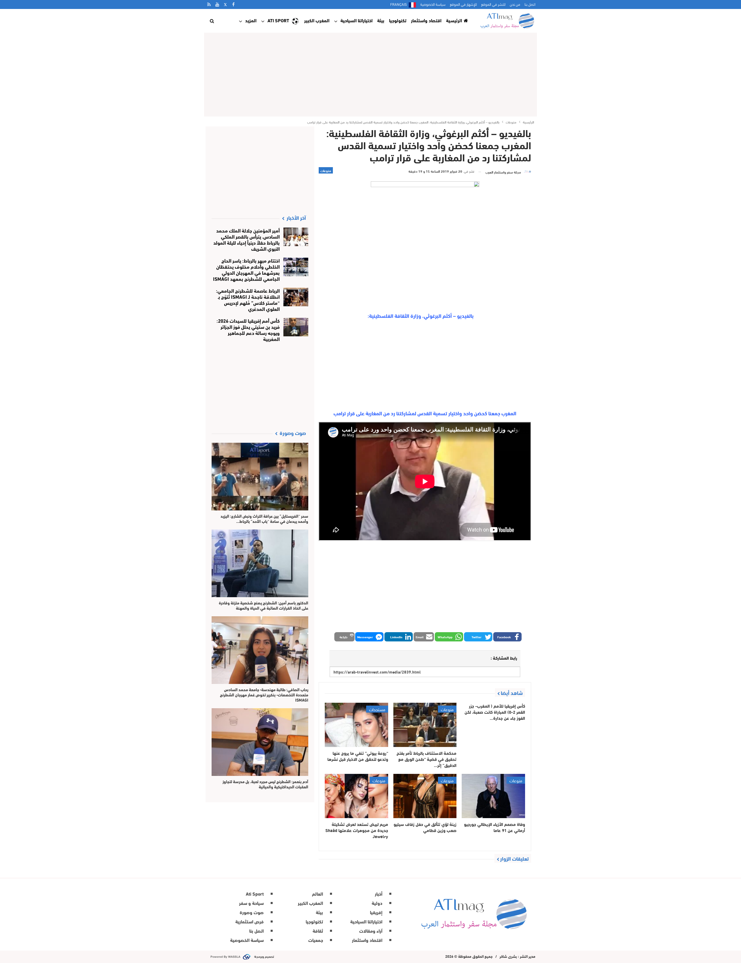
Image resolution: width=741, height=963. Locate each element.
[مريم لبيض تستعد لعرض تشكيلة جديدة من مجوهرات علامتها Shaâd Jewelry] (356, 796)
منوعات (325, 170)
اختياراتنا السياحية (356, 20)
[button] (507, 636)
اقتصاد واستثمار (426, 20)
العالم (317, 893)
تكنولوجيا (397, 20)
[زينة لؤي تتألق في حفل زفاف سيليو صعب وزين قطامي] (425, 796)
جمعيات (315, 940)
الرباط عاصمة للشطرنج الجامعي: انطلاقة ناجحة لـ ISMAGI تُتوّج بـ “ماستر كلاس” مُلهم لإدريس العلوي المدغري (248, 299)
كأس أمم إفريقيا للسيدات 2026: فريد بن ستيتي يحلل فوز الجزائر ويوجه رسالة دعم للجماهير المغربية (248, 329)
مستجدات (377, 709)
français (398, 4)
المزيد (250, 20)
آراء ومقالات (370, 930)
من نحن (515, 4)
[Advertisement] (370, 74)
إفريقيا (376, 912)
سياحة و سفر (251, 903)
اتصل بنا (529, 4)
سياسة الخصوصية (432, 4)
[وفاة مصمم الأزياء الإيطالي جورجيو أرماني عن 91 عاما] (493, 796)
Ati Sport (278, 20)
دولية (377, 903)
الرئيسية (454, 20)
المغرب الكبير (316, 20)
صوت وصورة (252, 912)
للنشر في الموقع (493, 4)
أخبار (378, 893)
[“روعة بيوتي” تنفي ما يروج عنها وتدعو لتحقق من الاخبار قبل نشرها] (356, 725)
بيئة (380, 20)
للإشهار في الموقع (463, 4)
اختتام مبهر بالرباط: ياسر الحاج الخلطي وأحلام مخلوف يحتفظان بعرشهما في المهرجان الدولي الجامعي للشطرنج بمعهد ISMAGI (246, 269)
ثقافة (318, 930)
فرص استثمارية (249, 921)
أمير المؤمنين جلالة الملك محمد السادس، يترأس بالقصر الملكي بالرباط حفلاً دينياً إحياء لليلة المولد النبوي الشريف (246, 239)
